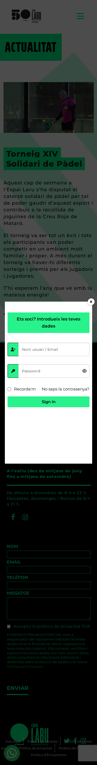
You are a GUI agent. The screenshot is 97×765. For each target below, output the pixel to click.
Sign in (49, 401)
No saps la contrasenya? (65, 389)
